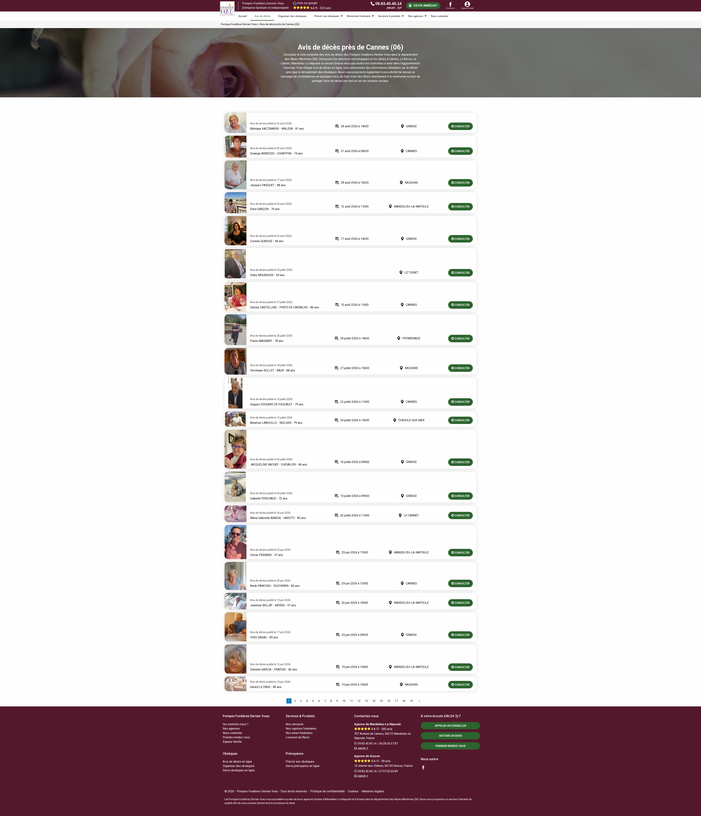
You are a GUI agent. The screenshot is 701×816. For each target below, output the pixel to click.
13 (366, 700)
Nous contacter (439, 16)
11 (351, 700)
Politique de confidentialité (327, 791)
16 (388, 700)
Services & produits (389, 16)
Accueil (242, 16)
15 (381, 700)
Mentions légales (373, 791)
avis (325, 7)
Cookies (353, 791)
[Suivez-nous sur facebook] (425, 768)
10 (343, 700)
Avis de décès (262, 16)
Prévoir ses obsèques (326, 16)
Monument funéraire (358, 16)
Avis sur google (314, 5)
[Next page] (418, 700)
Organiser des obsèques (292, 16)
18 (403, 700)
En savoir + (361, 748)
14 (373, 700)
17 (396, 700)
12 (358, 700)
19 (411, 700)
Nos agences (415, 16)
